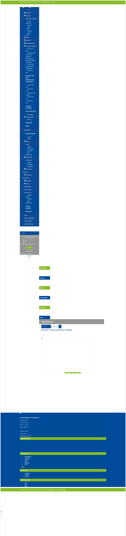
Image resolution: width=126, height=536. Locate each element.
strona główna (23, 2)
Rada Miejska (28, 157)
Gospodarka (44, 298)
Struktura (29, 146)
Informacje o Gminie (31, 18)
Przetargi (29, 162)
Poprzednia (68, 372)
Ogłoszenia (29, 160)
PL (51, 2)
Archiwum (27, 473)
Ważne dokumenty (30, 43)
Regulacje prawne (29, 196)
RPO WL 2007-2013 (30, 97)
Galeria (27, 37)
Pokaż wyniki (29, 251)
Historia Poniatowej (28, 22)
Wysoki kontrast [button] (46, 2)
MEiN (27, 126)
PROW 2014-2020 (29, 71)
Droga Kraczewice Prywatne (31, 93)
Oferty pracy (30, 166)
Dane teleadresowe (29, 153)
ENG (54, 2)
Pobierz (29, 139)
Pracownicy (30, 150)
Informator (28, 40)
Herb (28, 29)
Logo (26, 483)
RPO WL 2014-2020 (30, 86)
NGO (41, 317)
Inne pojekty (30, 114)
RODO (25, 215)
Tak (25, 240)
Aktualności (28, 15)
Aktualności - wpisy (55, 326)
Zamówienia (30, 164)
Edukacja (43, 307)
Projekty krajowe (29, 117)
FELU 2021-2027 (31, 111)
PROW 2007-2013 (29, 101)
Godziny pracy (30, 148)
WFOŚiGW (29, 123)
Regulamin (29, 198)
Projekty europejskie (30, 46)
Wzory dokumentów (29, 201)
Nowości (29, 137)
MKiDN (29, 119)
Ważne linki (28, 180)
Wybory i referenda (29, 218)
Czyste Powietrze (28, 224)
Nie (25, 242)
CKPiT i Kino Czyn (29, 90)
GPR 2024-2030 (30, 133)
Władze (27, 141)
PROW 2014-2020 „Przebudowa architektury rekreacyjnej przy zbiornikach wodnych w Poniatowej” (31, 57)
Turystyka (43, 268)
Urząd (27, 144)
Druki (26, 486)
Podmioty (29, 211)
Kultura (42, 278)
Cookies (27, 475)
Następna (77, 372)
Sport (41, 288)
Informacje (28, 12)
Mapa (28, 27)
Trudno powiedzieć (29, 244)
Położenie (29, 25)
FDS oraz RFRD (28, 221)
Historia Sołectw (28, 34)
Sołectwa (29, 31)
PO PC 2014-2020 (29, 49)
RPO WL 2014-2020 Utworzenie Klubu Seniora (30, 66)
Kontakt (27, 183)
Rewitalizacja (27, 130)
